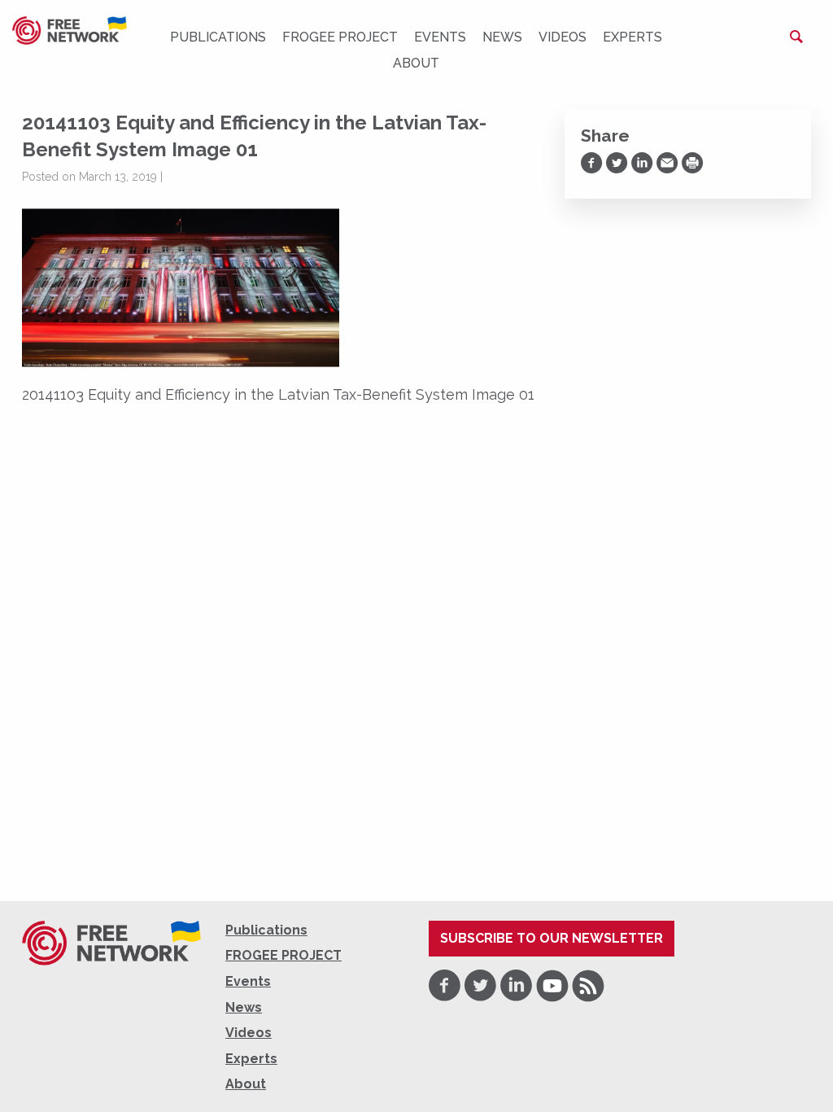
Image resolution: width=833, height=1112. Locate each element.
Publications (218, 37)
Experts (632, 37)
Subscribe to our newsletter (551, 938)
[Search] (796, 36)
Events (440, 37)
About (416, 63)
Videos (563, 37)
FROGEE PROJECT (340, 37)
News (502, 37)
